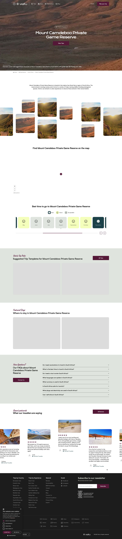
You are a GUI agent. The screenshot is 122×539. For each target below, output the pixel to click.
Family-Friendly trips (34, 488)
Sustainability (49, 483)
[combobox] (3, 509)
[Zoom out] (15, 188)
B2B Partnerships (50, 485)
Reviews (48, 480)
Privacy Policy (49, 500)
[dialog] (12, 522)
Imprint (48, 502)
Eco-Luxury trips (33, 485)
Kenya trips (16, 485)
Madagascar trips (17, 488)
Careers (48, 488)
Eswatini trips (16, 483)
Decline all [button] (16, 532)
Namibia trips (16, 493)
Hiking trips (32, 495)
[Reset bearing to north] (15, 190)
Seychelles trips (17, 497)
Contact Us (49, 495)
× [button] (20, 509)
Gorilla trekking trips (34, 493)
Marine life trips (33, 502)
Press (47, 490)
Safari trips (31, 505)
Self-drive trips (32, 507)
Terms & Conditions (51, 497)
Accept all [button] (7, 532)
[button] (12, 535)
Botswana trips (17, 480)
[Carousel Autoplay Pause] (107, 469)
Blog (47, 493)
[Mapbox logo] (16, 193)
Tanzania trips (16, 502)
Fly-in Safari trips (33, 490)
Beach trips (32, 480)
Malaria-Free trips (33, 500)
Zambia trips (16, 505)
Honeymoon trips (33, 497)
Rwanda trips (16, 495)
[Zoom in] (15, 186)
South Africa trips (17, 500)
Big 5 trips (31, 483)
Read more (12, 517)
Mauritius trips (17, 490)
